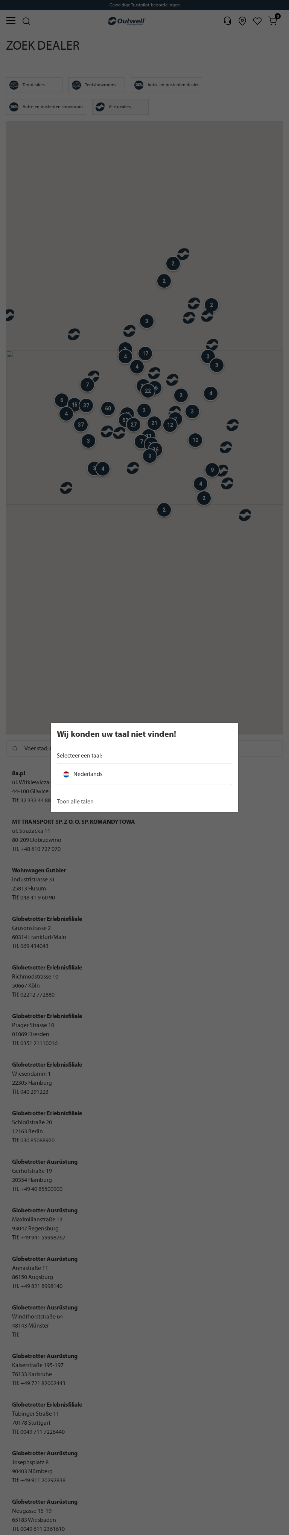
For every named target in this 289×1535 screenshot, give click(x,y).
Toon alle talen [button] (75, 801)
